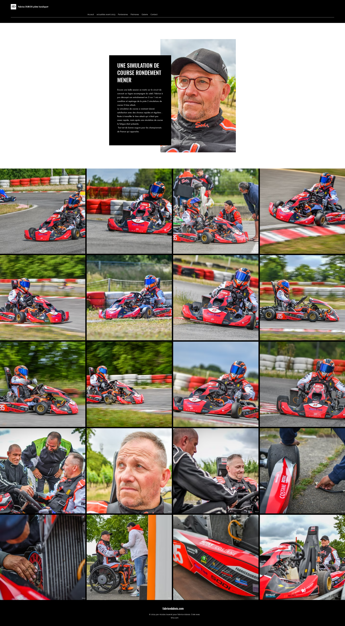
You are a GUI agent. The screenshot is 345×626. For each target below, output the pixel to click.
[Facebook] (333, 21)
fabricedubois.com (173, 608)
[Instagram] (328, 21)
